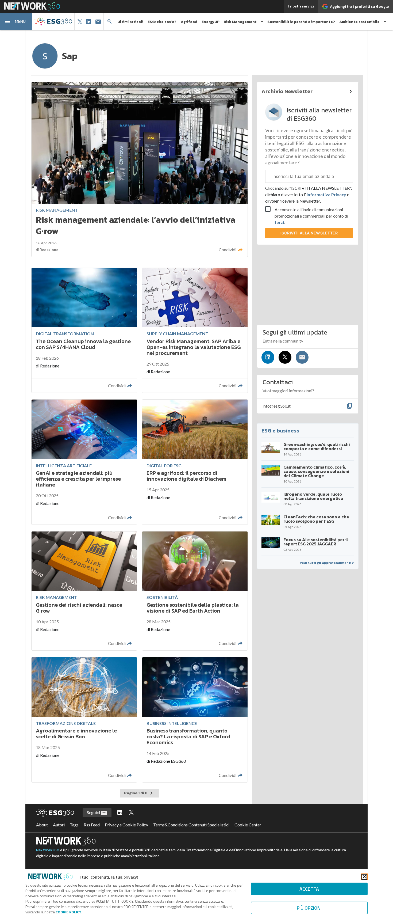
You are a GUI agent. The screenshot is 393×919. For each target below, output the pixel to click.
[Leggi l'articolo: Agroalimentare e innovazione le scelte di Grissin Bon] (84, 719)
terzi (279, 222)
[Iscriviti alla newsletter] (302, 357)
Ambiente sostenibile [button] (359, 22)
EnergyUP (210, 22)
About (42, 824)
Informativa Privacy (326, 194)
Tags (74, 824)
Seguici (94, 812)
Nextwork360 (47, 850)
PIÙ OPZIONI (309, 908)
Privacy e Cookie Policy (126, 824)
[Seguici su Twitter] (285, 357)
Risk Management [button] (240, 22)
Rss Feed (92, 824)
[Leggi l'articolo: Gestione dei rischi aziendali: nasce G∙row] (84, 591)
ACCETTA (309, 889)
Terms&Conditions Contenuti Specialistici (191, 824)
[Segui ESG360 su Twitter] (131, 812)
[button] (16, 21)
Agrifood (189, 22)
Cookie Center (247, 824)
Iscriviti (309, 233)
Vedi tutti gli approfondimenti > (327, 562)
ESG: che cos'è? (162, 22)
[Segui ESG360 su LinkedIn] (120, 812)
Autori (59, 824)
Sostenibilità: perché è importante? (301, 22)
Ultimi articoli (130, 22)
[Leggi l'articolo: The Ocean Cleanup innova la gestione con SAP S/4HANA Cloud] (84, 330)
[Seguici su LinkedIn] (267, 357)
